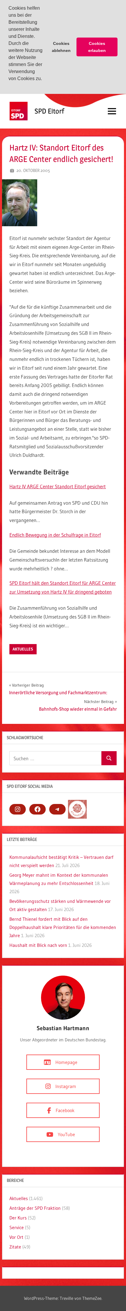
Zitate (15, 1247)
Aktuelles (23, 649)
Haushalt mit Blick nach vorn (38, 945)
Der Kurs (18, 1218)
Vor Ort (16, 1237)
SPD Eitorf (49, 111)
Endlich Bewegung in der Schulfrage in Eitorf (55, 535)
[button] (9, 86)
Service (16, 1227)
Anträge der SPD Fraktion (35, 1208)
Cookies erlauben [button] (97, 47)
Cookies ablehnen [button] (61, 47)
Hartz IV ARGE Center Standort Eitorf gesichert (57, 486)
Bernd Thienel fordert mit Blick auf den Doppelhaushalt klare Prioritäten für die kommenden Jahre (62, 927)
